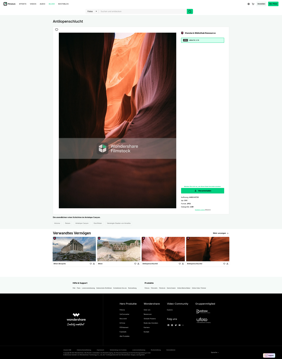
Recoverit (123, 319)
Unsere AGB (67, 350)
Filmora (147, 288)
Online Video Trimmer (199, 288)
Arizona (57, 223)
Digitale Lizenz (200, 210)
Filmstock (162, 288)
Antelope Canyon (81, 223)
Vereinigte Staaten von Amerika (119, 223)
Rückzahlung (132, 288)
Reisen (67, 223)
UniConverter (124, 314)
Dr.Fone (122, 323)
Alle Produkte (124, 336)
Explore (170, 310)
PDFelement (124, 327)
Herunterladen (204, 191)
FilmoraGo (154, 288)
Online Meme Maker (183, 288)
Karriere (147, 327)
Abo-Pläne (273, 4)
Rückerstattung (156, 350)
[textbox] (143, 11)
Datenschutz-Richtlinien (104, 288)
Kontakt (146, 332)
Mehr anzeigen (219, 233)
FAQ (74, 288)
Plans (78, 288)
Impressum (100, 350)
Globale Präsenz (150, 319)
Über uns (147, 310)
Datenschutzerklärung (84, 350)
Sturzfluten (98, 223)
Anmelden (261, 4)
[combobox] (143, 11)
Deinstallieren (170, 350)
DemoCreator (171, 288)
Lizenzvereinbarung (88, 288)
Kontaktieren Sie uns (120, 288)
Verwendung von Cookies (118, 350)
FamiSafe (123, 332)
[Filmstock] (10, 4)
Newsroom (148, 314)
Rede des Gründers (151, 323)
